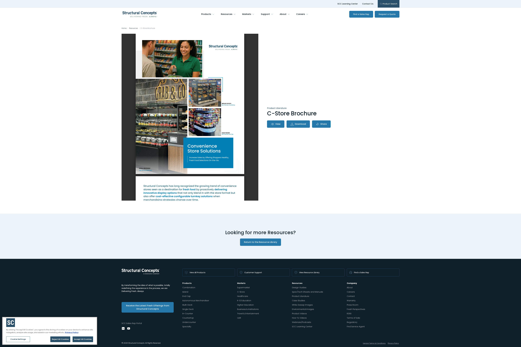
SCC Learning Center (347, 3)
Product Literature (300, 296)
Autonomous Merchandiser (195, 300)
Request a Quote (387, 14)
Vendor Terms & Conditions (374, 343)
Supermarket (243, 287)
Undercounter (189, 322)
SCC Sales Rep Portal (132, 323)
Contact (351, 296)
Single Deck (187, 309)
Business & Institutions (248, 309)
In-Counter (187, 313)
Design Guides (299, 287)
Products (206, 14)
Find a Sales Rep (361, 14)
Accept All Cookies (83, 339)
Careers (300, 14)
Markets (246, 14)
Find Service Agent (356, 326)
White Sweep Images (302, 305)
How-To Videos (299, 318)
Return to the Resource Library (260, 242)
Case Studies (298, 300)
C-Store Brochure (148, 28)
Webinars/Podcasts (301, 322)
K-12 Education (244, 300)
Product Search (390, 3)
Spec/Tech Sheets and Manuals (307, 292)
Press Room (352, 305)
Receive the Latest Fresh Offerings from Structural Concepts (147, 307)
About (283, 14)
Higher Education (245, 305)
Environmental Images (303, 309)
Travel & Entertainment (248, 313)
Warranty (351, 300)
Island (185, 292)
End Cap (186, 296)
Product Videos (299, 313)
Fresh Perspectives (356, 309)
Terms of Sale (353, 318)
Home (124, 28)
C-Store (241, 292)
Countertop (188, 318)
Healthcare (242, 296)
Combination (188, 287)
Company (352, 283)
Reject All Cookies (60, 339)
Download (300, 124)
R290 (349, 313)
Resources (226, 14)
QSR (239, 318)
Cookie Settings (18, 339)
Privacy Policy (393, 343)
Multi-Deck (187, 305)
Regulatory (352, 322)
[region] (49, 331)
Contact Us (367, 3)
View (277, 124)
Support (265, 14)
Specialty (186, 326)
